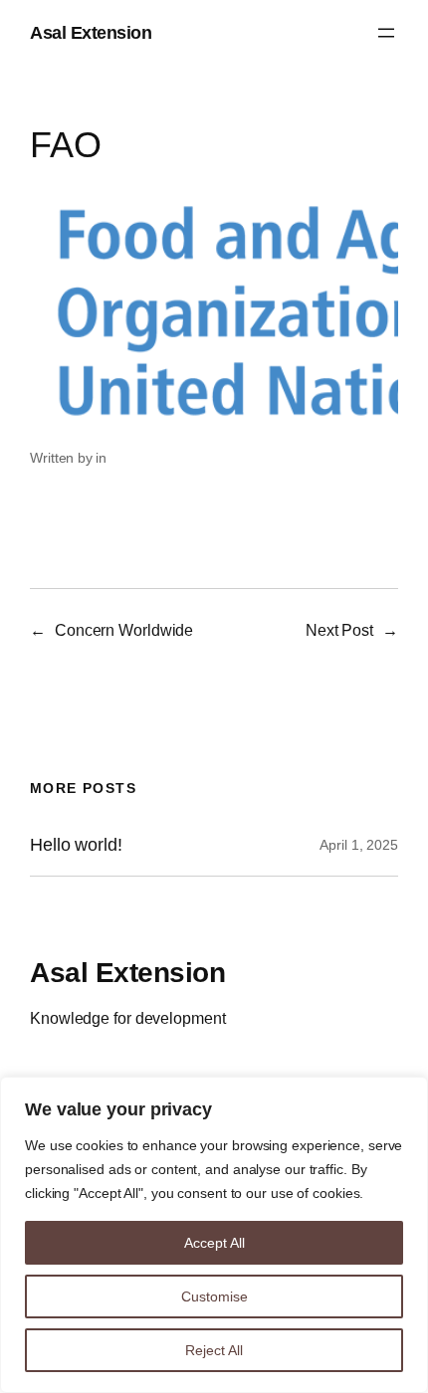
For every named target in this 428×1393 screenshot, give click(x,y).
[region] (214, 1235)
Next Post (339, 630)
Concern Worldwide (124, 630)
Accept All (214, 1243)
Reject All (214, 1350)
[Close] (407, 1093)
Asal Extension (90, 32)
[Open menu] (386, 33)
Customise (214, 1296)
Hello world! (76, 845)
